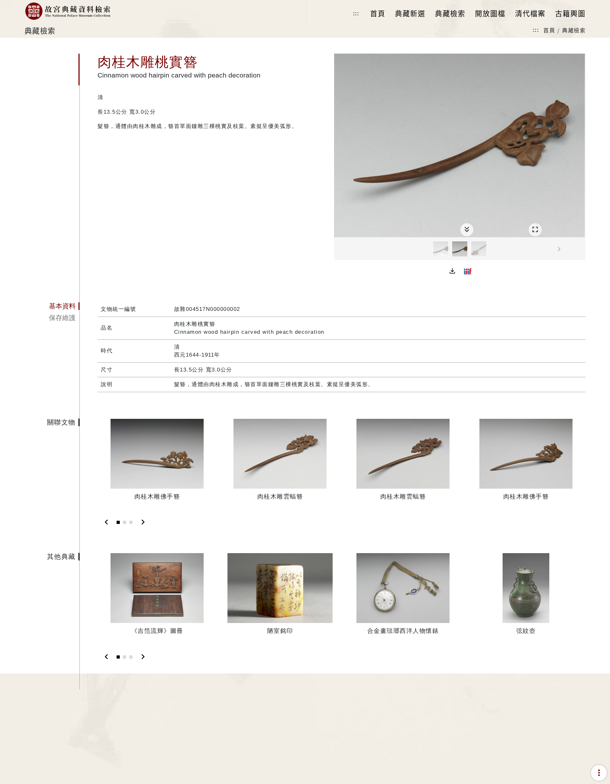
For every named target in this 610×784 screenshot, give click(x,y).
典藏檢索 (574, 30)
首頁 (549, 30)
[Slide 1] (118, 522)
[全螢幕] (535, 229)
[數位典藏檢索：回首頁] (67, 11)
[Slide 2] (124, 522)
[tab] (51, 306)
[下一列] (581, 249)
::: (356, 13)
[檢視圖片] (441, 249)
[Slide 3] (130, 522)
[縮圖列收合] (466, 229)
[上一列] (339, 249)
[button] (452, 271)
